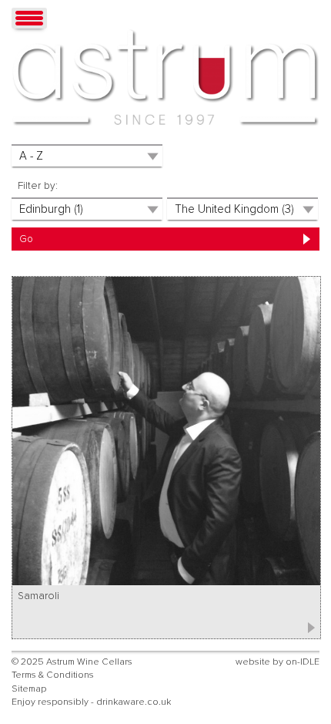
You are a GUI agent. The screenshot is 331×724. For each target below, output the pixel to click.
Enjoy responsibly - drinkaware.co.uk (91, 702)
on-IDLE (302, 662)
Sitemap (29, 689)
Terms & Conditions (53, 675)
